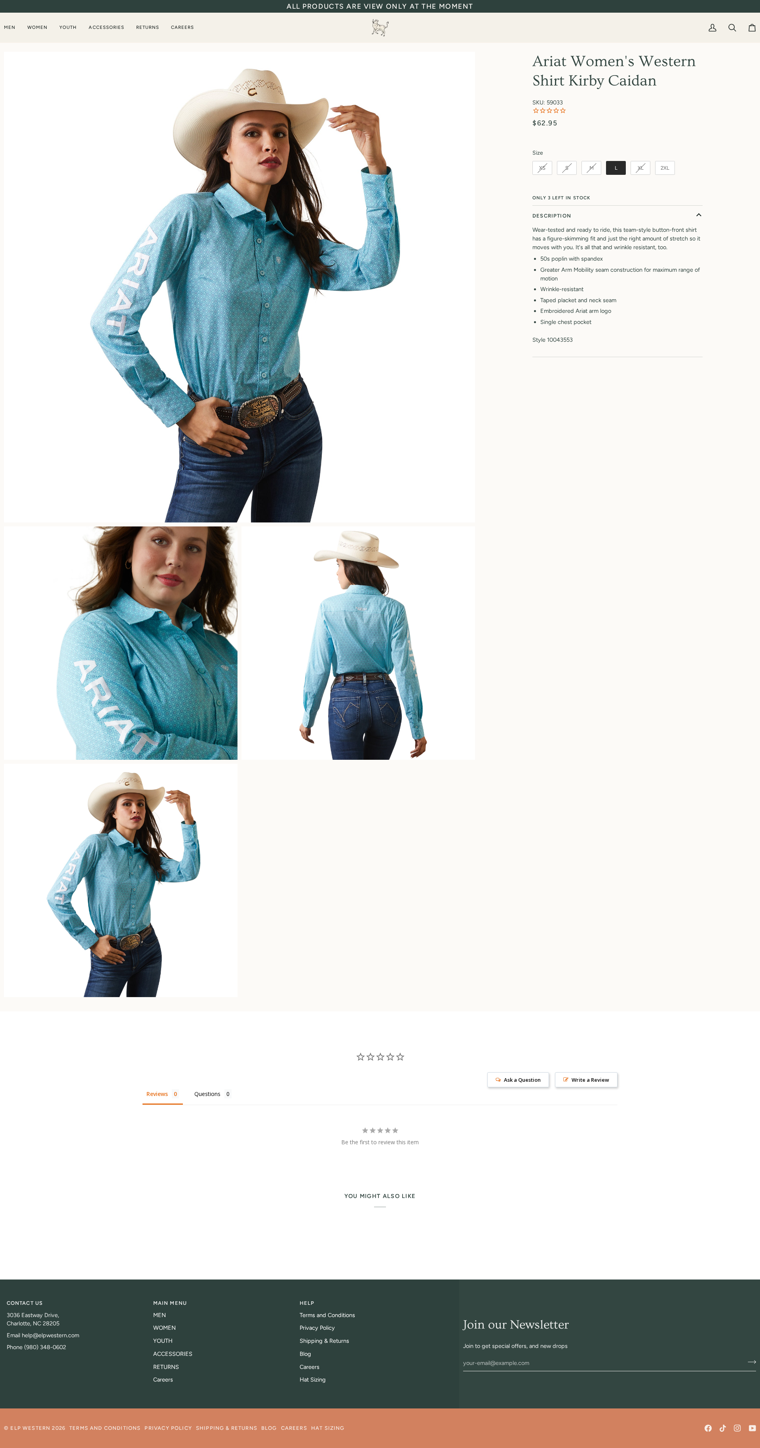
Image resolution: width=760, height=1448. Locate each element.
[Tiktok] (723, 1428)
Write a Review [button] (590, 1079)
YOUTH (163, 1340)
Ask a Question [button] (522, 1079)
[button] (12, 27)
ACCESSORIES (172, 1353)
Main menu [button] (170, 1303)
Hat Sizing (313, 1379)
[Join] (749, 1361)
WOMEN (164, 1327)
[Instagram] (737, 1428)
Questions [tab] (207, 1094)
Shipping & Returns (324, 1340)
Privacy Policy (317, 1327)
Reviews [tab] (157, 1094)
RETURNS (166, 1366)
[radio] (542, 168)
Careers (163, 1379)
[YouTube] (752, 1428)
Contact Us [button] (25, 1303)
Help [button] (307, 1303)
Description (551, 216)
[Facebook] (708, 1428)
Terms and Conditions (327, 1315)
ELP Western (30, 1428)
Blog (305, 1353)
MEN (159, 1315)
